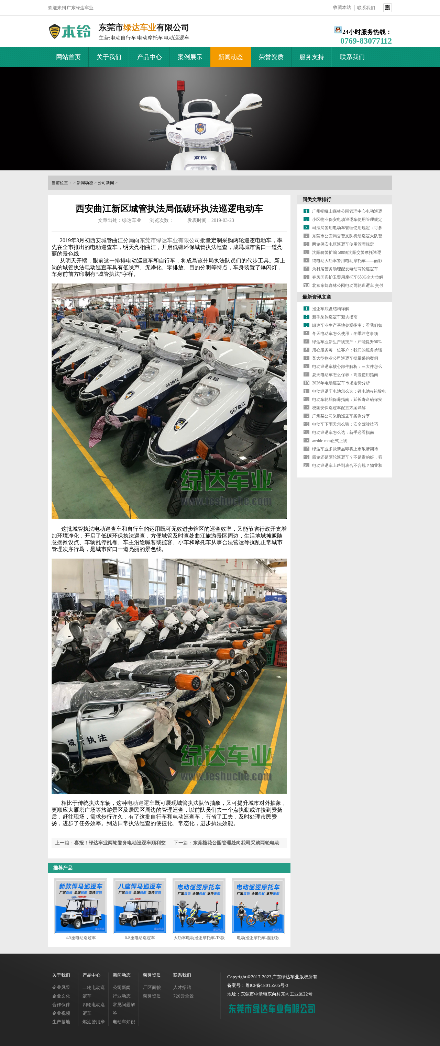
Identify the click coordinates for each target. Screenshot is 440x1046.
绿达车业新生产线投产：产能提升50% (347, 341)
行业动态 (122, 996)
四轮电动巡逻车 (93, 1009)
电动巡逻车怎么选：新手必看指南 (343, 432)
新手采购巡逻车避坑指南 (335, 317)
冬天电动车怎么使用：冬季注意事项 (345, 333)
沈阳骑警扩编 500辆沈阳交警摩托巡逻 (346, 252)
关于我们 (109, 57)
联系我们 (366, 7)
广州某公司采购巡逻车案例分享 (341, 416)
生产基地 (61, 1021)
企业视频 (61, 1013)
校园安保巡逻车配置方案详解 (339, 407)
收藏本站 (342, 7)
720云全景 (183, 996)
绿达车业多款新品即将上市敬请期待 (345, 449)
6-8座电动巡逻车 (140, 937)
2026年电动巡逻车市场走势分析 (341, 383)
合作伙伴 (61, 1004)
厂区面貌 (152, 987)
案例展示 (190, 57)
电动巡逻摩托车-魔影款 (258, 937)
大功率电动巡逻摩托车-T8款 (199, 937)
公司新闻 (106, 182)
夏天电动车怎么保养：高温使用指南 (345, 374)
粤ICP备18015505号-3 (266, 985)
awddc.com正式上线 (329, 440)
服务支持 (311, 57)
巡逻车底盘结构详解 (330, 308)
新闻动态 (230, 57)
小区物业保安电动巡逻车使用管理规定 (347, 219)
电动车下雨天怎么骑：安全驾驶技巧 (345, 424)
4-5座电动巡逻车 (81, 937)
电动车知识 (124, 1021)
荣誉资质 (271, 57)
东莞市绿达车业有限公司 (170, 240)
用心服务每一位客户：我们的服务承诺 (347, 350)
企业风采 (61, 987)
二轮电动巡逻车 (93, 992)
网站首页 (68, 57)
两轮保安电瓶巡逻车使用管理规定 (343, 244)
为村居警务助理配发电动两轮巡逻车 (345, 269)
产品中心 (149, 57)
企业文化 (61, 996)
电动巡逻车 (141, 803)
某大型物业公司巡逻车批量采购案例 (345, 358)
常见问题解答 (124, 1009)
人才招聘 (182, 987)
